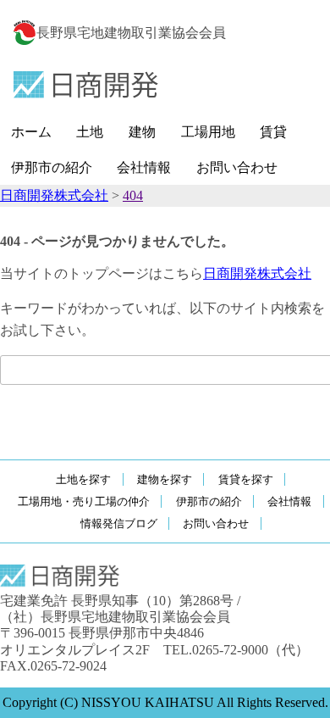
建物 (142, 132)
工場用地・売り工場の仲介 (84, 501)
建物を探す (164, 479)
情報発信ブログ (118, 523)
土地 (89, 132)
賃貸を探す (245, 479)
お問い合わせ (237, 167)
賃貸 (273, 132)
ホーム (31, 132)
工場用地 (208, 132)
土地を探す (83, 479)
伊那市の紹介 (51, 167)
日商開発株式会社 (257, 273)
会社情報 (144, 167)
